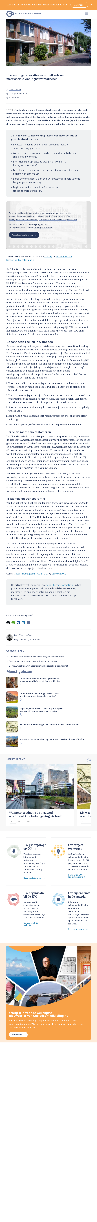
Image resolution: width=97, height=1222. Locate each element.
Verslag (10, 110)
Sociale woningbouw (24, 573)
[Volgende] (89, 760)
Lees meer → (79, 4)
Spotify (48, 256)
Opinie (13, 822)
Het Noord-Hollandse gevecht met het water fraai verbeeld (49, 724)
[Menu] (87, 14)
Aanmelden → (18, 1034)
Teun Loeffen (15, 89)
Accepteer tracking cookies (24, 235)
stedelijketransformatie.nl (59, 585)
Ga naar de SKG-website (31, 924)
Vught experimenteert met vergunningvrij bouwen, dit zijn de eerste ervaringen (41, 709)
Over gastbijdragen (32, 878)
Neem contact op (76, 929)
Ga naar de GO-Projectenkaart (75, 876)
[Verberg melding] (91, 5)
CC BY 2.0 (42, 573)
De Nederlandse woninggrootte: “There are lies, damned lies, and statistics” (39, 694)
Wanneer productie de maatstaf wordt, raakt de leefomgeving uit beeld (35, 814)
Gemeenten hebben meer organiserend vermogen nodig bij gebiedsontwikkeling (40, 679)
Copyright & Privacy (43, 227)
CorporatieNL (59, 573)
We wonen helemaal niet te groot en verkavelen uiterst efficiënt (52, 739)
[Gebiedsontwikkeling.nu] (43, 14)
